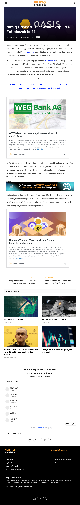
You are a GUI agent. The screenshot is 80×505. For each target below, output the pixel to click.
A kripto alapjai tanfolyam (40, 373)
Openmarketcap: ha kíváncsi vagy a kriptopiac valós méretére (58, 282)
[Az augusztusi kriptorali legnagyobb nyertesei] (59, 336)
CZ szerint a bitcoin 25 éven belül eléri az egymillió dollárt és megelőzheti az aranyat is (21, 352)
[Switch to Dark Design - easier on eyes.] (74, 3)
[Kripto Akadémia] (40, 3)
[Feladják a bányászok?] (21, 306)
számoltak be (50, 61)
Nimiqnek (30, 52)
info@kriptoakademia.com (23, 487)
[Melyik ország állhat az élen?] (59, 306)
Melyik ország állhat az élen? (54, 319)
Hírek (38, 37)
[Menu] (6, 3)
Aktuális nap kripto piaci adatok (40, 370)
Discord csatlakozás (40, 377)
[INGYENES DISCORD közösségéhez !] (40, 190)
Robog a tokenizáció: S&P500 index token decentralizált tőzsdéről (22, 282)
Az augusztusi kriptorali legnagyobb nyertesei (57, 351)
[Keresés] (71, 3)
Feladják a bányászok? (13, 319)
